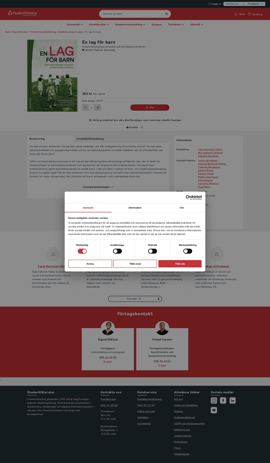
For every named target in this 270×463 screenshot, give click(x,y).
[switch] (117, 251)
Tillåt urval (135, 263)
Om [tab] (182, 207)
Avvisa (90, 263)
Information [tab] (135, 207)
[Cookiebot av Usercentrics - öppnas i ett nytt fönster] (188, 197)
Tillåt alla (180, 263)
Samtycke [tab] (88, 207)
